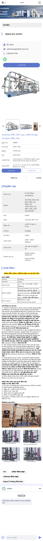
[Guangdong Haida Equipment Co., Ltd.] (22, 2)
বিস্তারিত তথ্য (14, 178)
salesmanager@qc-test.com (17, 49)
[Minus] (40, 488)
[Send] (40, 537)
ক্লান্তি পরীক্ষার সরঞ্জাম (18, 472)
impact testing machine (13, 481)
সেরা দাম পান (11, 170)
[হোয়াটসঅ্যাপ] (5, 59)
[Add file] (2, 537)
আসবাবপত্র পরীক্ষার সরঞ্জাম (10, 477)
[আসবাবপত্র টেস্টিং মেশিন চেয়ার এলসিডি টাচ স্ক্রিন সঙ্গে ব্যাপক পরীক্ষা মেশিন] (21, 95)
